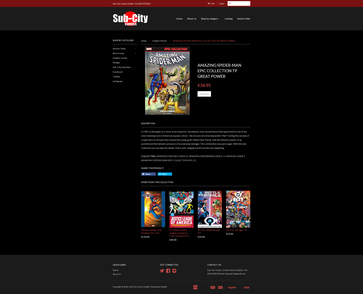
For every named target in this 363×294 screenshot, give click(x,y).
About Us (191, 18)
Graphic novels (120, 58)
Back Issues (118, 53)
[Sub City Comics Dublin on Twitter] (162, 272)
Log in (221, 3)
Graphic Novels (159, 40)
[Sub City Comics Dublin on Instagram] (174, 272)
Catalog (229, 18)
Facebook (118, 71)
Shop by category (210, 18)
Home (179, 18)
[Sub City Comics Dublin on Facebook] (168, 272)
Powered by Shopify (158, 287)
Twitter (116, 76)
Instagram (118, 81)
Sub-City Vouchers (122, 67)
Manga (116, 62)
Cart (212, 3)
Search (116, 270)
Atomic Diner (243, 18)
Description (148, 123)
